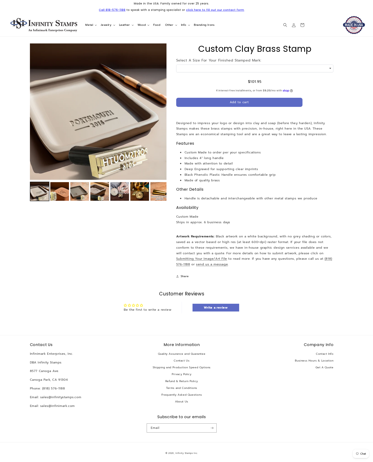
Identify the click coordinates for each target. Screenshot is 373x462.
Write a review (216, 307)
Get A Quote (324, 367)
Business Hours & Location (314, 361)
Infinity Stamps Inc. (186, 453)
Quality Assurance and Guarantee (182, 354)
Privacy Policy (181, 374)
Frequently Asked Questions (181, 395)
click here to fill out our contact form (215, 10)
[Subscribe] (212, 428)
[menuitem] (39, 191)
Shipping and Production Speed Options (182, 367)
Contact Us (181, 361)
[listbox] (255, 68)
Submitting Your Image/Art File (201, 258)
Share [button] (185, 276)
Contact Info (324, 354)
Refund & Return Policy (181, 381)
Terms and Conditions (181, 388)
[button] (90, 25)
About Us (181, 402)
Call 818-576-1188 (112, 10)
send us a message (212, 264)
